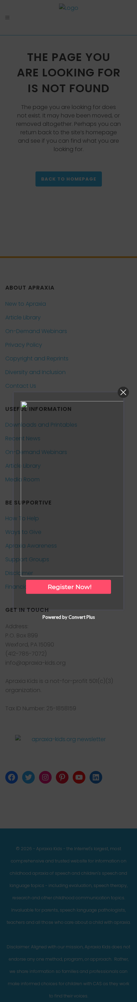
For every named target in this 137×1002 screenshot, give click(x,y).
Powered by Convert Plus (69, 617)
